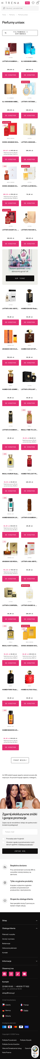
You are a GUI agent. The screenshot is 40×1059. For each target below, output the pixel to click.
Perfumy (12, 15)
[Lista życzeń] (33, 2)
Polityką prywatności (26, 845)
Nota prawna (6, 1052)
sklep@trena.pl (8, 993)
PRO (27, 3)
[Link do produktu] (10, 59)
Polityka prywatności (9, 1040)
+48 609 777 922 (22, 986)
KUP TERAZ (20, 278)
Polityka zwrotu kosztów (10, 1044)
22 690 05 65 (7, 986)
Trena (4, 15)
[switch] (35, 1056)
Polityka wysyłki (25, 1040)
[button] (2, 2)
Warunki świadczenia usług (11, 1048)
